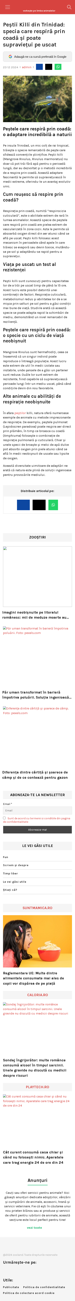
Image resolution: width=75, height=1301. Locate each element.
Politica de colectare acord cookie (29, 1293)
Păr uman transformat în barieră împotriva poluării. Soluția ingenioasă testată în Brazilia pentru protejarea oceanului (35, 695)
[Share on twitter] (48, 67)
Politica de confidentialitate (44, 1287)
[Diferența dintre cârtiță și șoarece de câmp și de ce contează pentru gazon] (37, 736)
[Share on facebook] (39, 67)
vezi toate (35, 1228)
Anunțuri (37, 1180)
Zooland (39, 10)
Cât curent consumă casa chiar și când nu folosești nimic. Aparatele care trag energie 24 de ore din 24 (33, 1157)
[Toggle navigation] (7, 7)
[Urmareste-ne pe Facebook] (6, 1271)
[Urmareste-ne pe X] (13, 1271)
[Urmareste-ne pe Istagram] (19, 1271)
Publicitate (11, 1287)
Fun (5, 857)
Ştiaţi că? (10, 890)
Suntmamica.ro (37, 908)
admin (26, 67)
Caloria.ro (37, 995)
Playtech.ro (37, 1087)
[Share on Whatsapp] (58, 67)
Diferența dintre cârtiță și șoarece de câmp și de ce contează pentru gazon (35, 775)
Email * (7, 804)
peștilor (20, 413)
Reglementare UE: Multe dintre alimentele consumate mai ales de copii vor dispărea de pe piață (33, 978)
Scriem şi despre (16, 865)
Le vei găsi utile (14, 881)
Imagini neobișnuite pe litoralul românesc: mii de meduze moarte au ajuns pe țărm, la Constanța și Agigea (35, 615)
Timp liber (10, 873)
